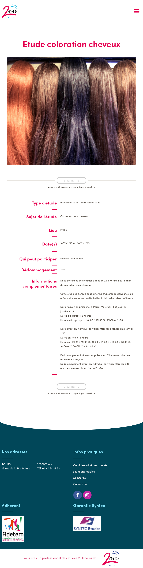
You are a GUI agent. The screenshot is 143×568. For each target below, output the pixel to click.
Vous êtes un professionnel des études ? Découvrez (60, 558)
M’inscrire (79, 478)
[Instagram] (87, 495)
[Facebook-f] (77, 495)
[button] (136, 11)
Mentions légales (84, 471)
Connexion (80, 484)
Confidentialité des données (91, 465)
